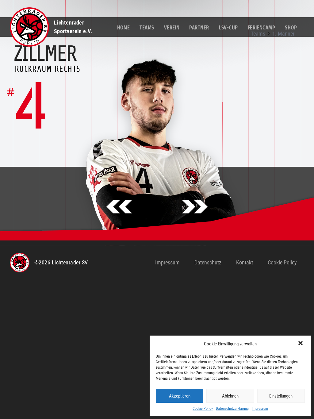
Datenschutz (207, 262)
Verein (172, 27)
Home (123, 27)
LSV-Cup (228, 27)
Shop (291, 27)
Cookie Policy (203, 408)
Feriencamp (261, 27)
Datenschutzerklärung (232, 408)
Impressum (260, 408)
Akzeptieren (179, 396)
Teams (147, 27)
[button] (301, 344)
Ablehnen (230, 396)
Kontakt (244, 262)
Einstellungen (281, 396)
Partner (199, 27)
